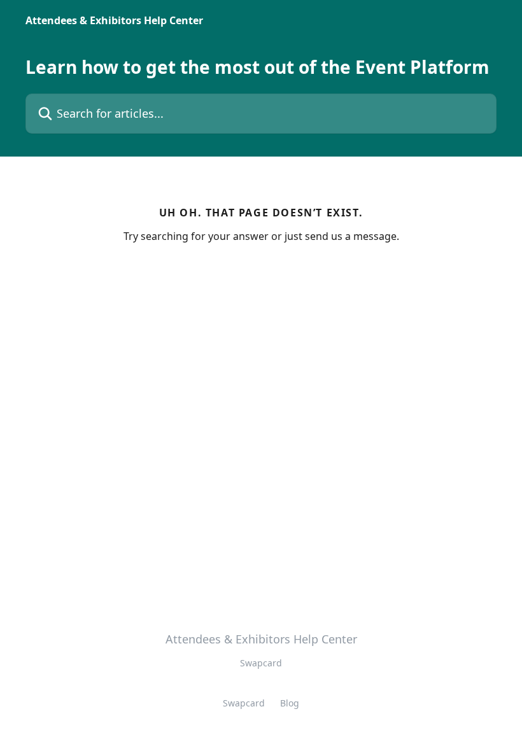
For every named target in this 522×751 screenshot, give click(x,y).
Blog (289, 703)
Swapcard (244, 703)
